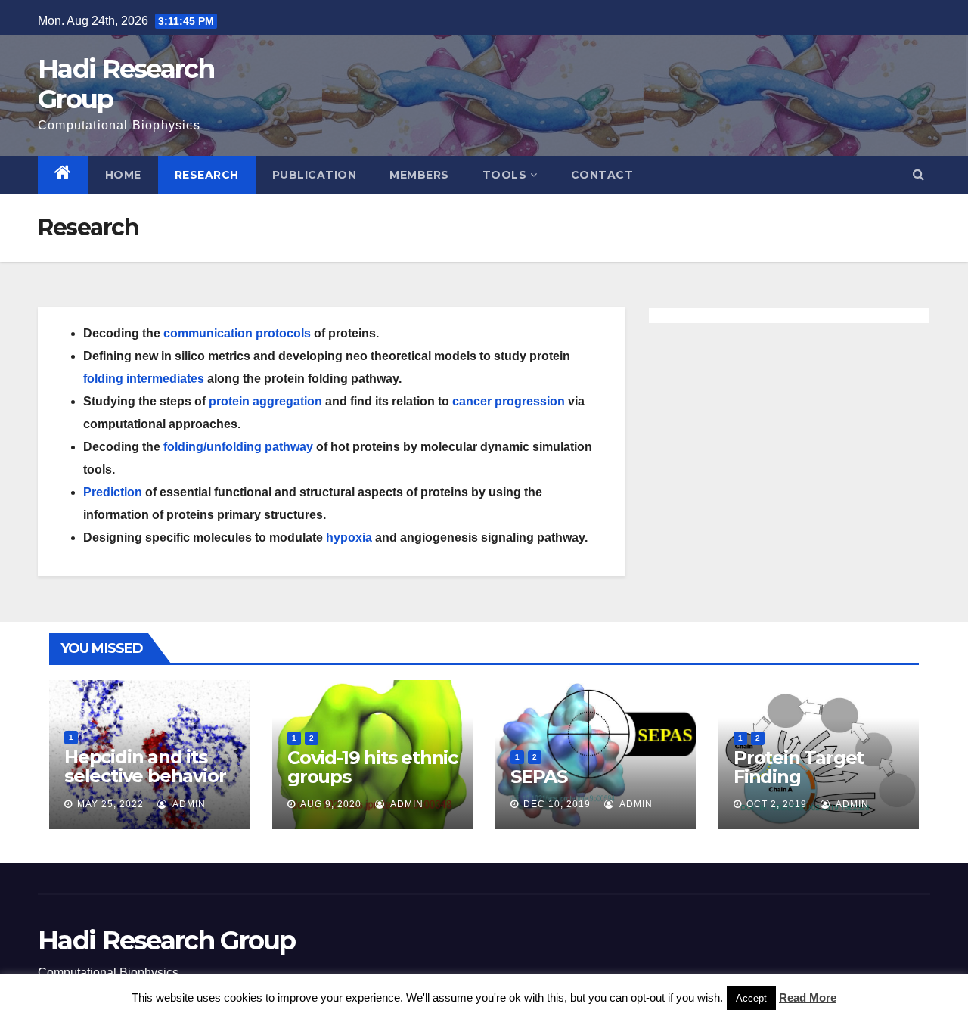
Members (419, 175)
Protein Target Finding (799, 767)
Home (123, 175)
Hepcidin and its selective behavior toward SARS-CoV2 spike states (147, 785)
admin (188, 804)
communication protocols (237, 333)
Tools (504, 175)
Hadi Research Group (126, 84)
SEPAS (538, 777)
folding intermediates (143, 378)
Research (207, 175)
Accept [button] (751, 998)
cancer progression (508, 401)
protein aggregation (265, 401)
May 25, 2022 (110, 804)
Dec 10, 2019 (557, 804)
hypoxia (349, 537)
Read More (807, 997)
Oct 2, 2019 (776, 804)
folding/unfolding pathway (238, 446)
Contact (602, 175)
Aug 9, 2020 (330, 804)
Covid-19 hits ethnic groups (372, 767)
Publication (314, 175)
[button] (918, 174)
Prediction (112, 492)
